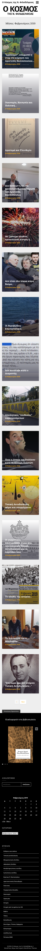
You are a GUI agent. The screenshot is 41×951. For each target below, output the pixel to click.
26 (10, 818)
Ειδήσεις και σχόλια (10, 851)
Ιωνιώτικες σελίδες (10, 873)
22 (26, 815)
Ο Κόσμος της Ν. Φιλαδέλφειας (18, 2)
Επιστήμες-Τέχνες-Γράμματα (13, 924)
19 (10, 815)
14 (20, 811)
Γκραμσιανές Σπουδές (10, 890)
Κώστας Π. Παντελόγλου (11, 877)
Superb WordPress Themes (28, 948)
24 (36, 815)
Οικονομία (6, 894)
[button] (36, 728)
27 (15, 818)
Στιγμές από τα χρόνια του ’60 (13, 907)
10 (36, 808)
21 (20, 815)
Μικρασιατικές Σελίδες (11, 860)
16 (31, 811)
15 (26, 811)
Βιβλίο (5, 911)
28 (20, 818)
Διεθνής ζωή (7, 933)
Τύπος (5, 916)
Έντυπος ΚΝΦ (8, 937)
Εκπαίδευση (7, 920)
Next (23, 702)
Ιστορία (5, 903)
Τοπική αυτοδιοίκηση (10, 856)
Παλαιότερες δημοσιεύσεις (11, 711)
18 (4, 815)
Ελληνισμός (7, 929)
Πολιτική (6, 886)
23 (31, 815)
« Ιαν (3, 821)
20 (15, 815)
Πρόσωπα (6, 898)
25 (4, 818)
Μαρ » (8, 821)
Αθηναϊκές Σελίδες (9, 864)
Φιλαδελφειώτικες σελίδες (12, 868)
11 (4, 811)
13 (15, 811)
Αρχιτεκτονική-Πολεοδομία (12, 881)
